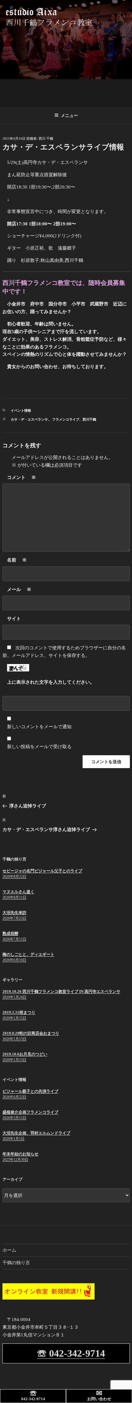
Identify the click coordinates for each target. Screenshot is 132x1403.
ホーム (9, 1250)
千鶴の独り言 (16, 1262)
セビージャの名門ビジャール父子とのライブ (42, 871)
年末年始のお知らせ (20, 1154)
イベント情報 (21, 410)
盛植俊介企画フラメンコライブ (30, 1112)
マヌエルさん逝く (18, 891)
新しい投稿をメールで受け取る (39, 746)
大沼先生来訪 (14, 912)
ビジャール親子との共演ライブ (30, 1091)
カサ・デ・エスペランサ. (30, 419)
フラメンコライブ (65, 419)
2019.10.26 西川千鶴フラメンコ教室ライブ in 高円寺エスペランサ (61, 991)
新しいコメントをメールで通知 (39, 726)
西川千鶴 (89, 419)
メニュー (69, 115)
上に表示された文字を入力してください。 (51, 682)
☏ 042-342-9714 (71, 1353)
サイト (14, 618)
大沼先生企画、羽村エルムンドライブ (36, 1133)
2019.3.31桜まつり (18, 1012)
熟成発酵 (10, 933)
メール (19, 589)
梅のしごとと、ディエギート (28, 954)
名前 (17, 560)
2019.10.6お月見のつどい (24, 1054)
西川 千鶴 (46, 138)
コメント (21, 477)
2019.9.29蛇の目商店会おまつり (30, 1033)
